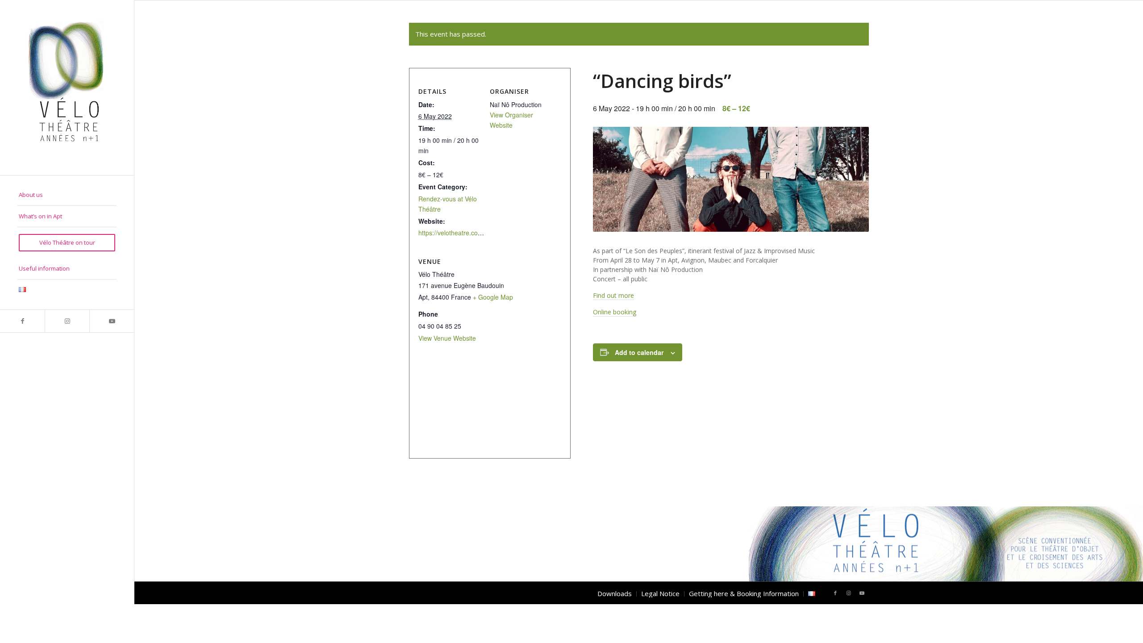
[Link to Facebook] (22, 321)
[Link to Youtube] (111, 321)
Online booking (614, 312)
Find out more (613, 295)
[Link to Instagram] (67, 321)
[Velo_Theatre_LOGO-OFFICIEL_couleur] (67, 87)
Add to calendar (639, 352)
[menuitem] (67, 195)
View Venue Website (447, 338)
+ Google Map (493, 296)
